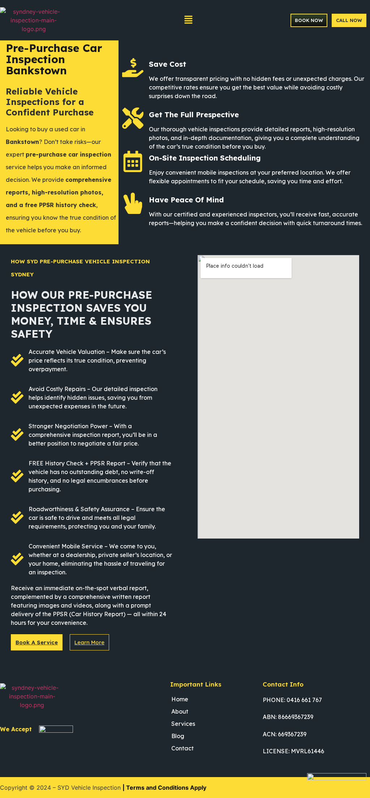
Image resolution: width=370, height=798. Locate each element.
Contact (182, 748)
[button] (188, 20)
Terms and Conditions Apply (166, 787)
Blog (177, 736)
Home (179, 699)
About (179, 711)
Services (183, 723)
